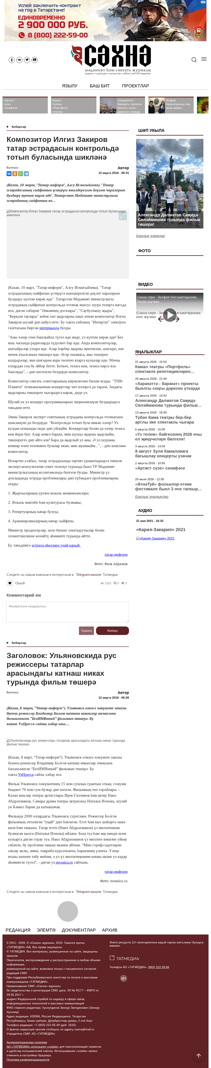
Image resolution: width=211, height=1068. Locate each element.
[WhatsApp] (20, 173)
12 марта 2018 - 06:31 (113, 172)
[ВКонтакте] (9, 173)
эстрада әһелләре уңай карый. (56, 545)
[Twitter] (27, 60)
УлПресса (26, 774)
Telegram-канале (88, 574)
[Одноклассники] (14, 173)
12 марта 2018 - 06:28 (113, 697)
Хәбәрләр (19, 126)
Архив (109, 930)
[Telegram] (26, 173)
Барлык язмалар (150, 236)
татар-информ (116, 554)
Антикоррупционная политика (27, 1042)
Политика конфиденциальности (28, 1059)
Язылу (69, 85)
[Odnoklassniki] (12, 60)
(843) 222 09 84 (158, 967)
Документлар (79, 930)
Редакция (18, 930)
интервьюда (49, 328)
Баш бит (100, 85)
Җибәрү (112, 630)
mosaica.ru (64, 862)
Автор (123, 168)
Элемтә (46, 930)
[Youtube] (35, 60)
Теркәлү (86, 630)
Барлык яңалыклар (151, 497)
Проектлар (135, 85)
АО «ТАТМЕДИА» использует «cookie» (33, 1046)
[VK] (19, 60)
